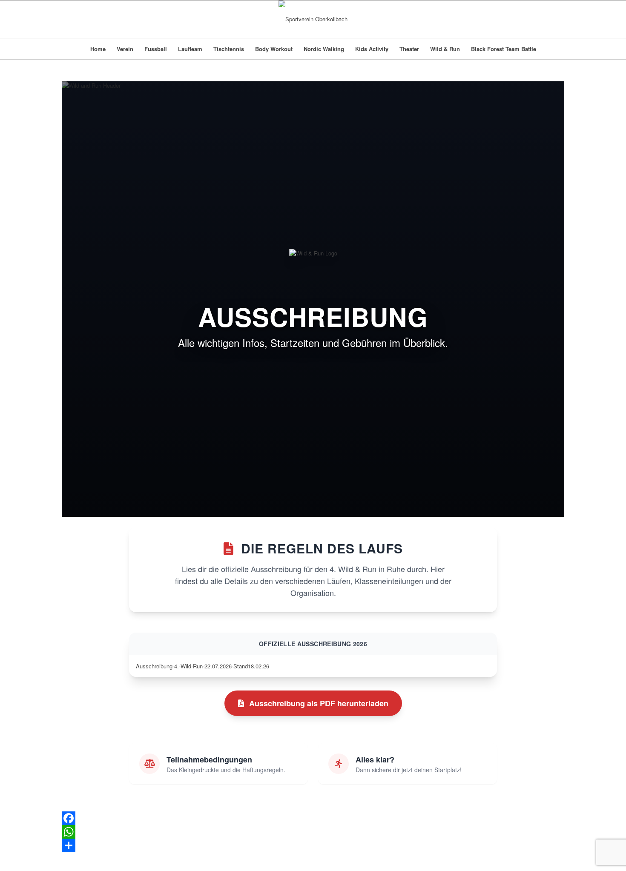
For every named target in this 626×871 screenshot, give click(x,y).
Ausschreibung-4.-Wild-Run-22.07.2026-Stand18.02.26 (202, 666)
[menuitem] (98, 49)
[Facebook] (313, 818)
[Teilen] (313, 845)
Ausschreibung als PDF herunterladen (318, 703)
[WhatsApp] (313, 832)
